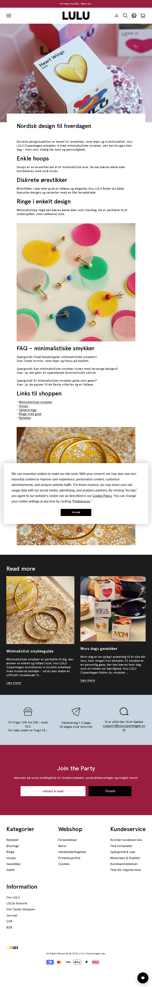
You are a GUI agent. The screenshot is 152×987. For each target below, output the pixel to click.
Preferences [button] (81, 501)
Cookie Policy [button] (102, 495)
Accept (76, 512)
